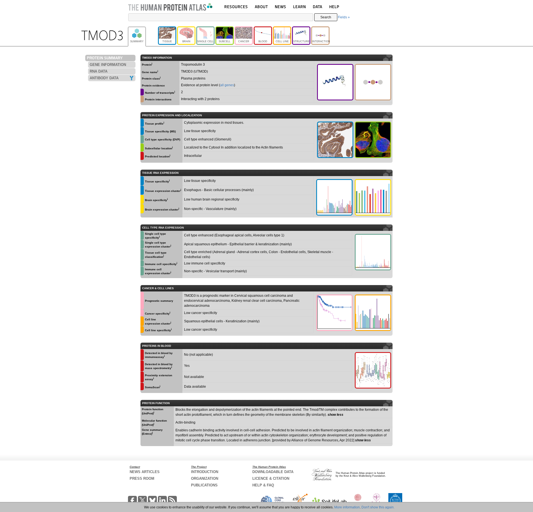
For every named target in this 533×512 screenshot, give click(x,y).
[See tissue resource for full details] (142, 123)
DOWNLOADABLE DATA (272, 472)
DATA (317, 6)
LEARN (299, 6)
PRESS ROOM (142, 478)
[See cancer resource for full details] (142, 300)
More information (347, 507)
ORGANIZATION (204, 478)
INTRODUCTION (204, 472)
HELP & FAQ (263, 485)
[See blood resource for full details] (142, 156)
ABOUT (261, 6)
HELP (334, 6)
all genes (227, 85)
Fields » (344, 17)
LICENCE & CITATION (270, 478)
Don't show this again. (377, 507)
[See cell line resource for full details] (142, 321)
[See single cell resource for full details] (142, 139)
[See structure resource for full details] (335, 82)
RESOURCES (236, 6)
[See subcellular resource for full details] (373, 140)
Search (325, 17)
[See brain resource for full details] (142, 199)
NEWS (280, 6)
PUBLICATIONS (204, 485)
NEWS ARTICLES (145, 472)
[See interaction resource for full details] (373, 82)
